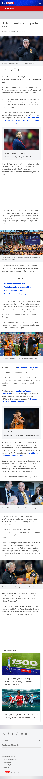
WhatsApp (26, 733)
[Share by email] (25, 70)
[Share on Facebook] (5, 70)
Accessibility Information (10, 765)
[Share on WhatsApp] (18, 70)
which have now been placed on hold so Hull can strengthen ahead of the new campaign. (21, 120)
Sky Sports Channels (10, 745)
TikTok (13, 733)
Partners (5, 740)
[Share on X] (12, 70)
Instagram (17, 733)
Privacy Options (7, 762)
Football (9, 8)
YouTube (22, 733)
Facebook (8, 733)
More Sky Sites (8, 750)
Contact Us (5, 767)
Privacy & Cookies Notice (10, 759)
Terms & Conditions (8, 756)
